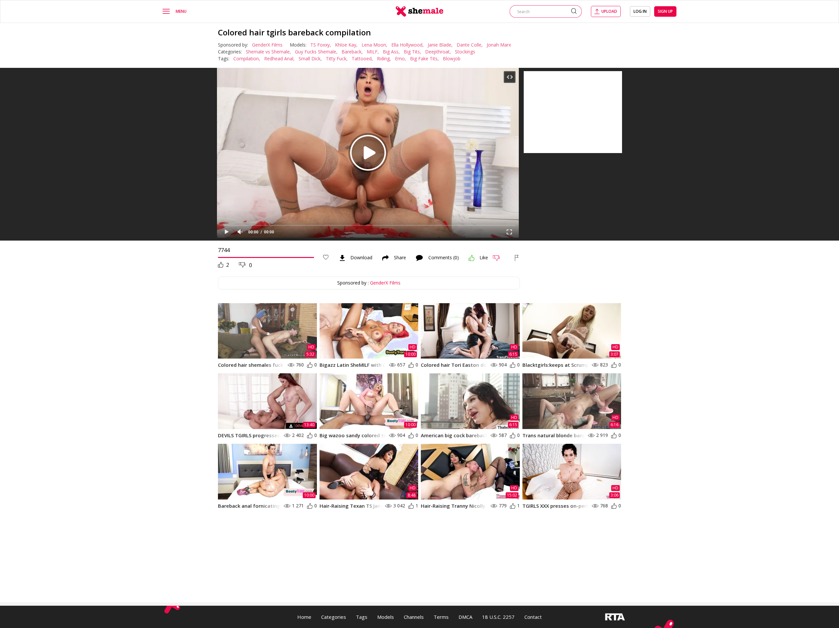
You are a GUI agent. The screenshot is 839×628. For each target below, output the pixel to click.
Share (400, 258)
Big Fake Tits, (424, 58)
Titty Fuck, (337, 58)
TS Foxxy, (320, 45)
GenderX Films (267, 45)
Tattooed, (362, 58)
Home (304, 617)
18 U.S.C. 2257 (498, 617)
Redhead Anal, (279, 58)
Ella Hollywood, (407, 45)
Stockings (465, 52)
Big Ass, (391, 52)
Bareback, (352, 52)
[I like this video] (472, 258)
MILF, (373, 52)
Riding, (384, 58)
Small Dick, (310, 58)
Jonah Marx (499, 45)
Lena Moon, (374, 45)
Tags (361, 617)
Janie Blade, (440, 45)
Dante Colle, (470, 45)
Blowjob (451, 58)
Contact (533, 617)
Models (385, 617)
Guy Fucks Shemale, (316, 52)
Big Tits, (412, 52)
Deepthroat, (438, 52)
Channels (414, 617)
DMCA (465, 617)
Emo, (400, 58)
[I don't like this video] (499, 258)
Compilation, (246, 58)
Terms (441, 617)
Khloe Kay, (346, 45)
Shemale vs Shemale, (268, 52)
